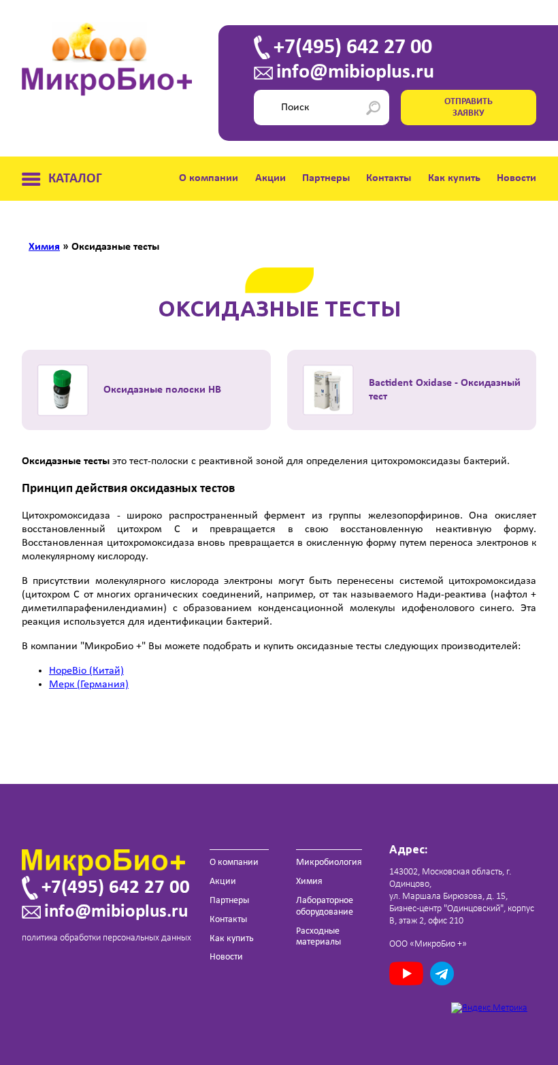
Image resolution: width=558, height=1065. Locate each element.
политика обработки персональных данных (106, 938)
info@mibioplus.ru (355, 73)
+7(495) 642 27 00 (353, 48)
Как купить (454, 178)
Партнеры (326, 178)
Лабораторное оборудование (324, 906)
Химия (309, 881)
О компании (208, 178)
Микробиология (329, 862)
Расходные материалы (318, 937)
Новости (516, 178)
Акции (270, 178)
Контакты (388, 178)
